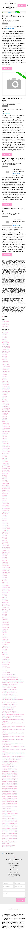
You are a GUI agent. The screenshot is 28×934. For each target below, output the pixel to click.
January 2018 (5, 505)
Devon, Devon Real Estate (18, 267)
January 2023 (5, 405)
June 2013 (4, 595)
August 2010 (5, 647)
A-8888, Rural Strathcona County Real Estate (13, 681)
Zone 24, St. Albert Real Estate (9, 810)
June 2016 (4, 537)
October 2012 (5, 607)
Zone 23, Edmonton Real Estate (9, 806)
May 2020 (4, 458)
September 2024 (6, 371)
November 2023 (6, 388)
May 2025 (4, 358)
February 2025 (5, 363)
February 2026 (5, 343)
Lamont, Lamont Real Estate (20, 270)
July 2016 (4, 535)
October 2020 (5, 450)
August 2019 (5, 473)
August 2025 (5, 353)
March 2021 (5, 441)
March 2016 (5, 542)
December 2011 (5, 624)
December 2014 (6, 567)
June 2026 (4, 336)
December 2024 (6, 366)
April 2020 (4, 460)
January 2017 (5, 525)
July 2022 (4, 415)
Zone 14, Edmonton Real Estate (15, 297)
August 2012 (5, 611)
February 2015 (5, 564)
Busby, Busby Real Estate (14, 264)
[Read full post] (14, 13)
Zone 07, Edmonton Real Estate (18, 293)
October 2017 (5, 510)
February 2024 (5, 383)
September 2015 (6, 552)
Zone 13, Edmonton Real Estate (9, 790)
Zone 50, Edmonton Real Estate (9, 826)
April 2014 (4, 580)
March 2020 (5, 461)
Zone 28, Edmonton (7, 816)
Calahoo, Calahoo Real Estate (9, 687)
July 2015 (4, 555)
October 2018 (5, 490)
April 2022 (4, 420)
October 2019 (5, 470)
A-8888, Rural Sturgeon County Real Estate (12, 263)
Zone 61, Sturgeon (6, 840)
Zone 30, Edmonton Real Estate (21, 306)
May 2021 (4, 438)
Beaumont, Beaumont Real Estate (10, 684)
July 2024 (4, 374)
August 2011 (5, 629)
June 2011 (4, 632)
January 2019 (5, 485)
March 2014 (5, 582)
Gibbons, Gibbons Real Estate (9, 702)
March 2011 (4, 637)
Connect (21, 5)
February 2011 (5, 639)
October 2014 (5, 570)
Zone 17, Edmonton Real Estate (9, 796)
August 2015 (5, 554)
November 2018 (6, 488)
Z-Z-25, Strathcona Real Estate (14, 290)
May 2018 (4, 498)
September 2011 (6, 627)
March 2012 (5, 619)
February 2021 (5, 443)
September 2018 (6, 492)
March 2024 (5, 381)
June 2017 (4, 517)
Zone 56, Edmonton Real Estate (9, 833)
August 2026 (5, 332)
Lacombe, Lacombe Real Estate (10, 270)
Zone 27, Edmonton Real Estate (9, 815)
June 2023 (4, 396)
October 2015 (5, 550)
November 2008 (6, 668)
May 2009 (4, 666)
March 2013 (5, 600)
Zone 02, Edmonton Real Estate (11, 291)
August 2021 (5, 433)
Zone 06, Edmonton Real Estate (8, 293)
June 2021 (4, 436)
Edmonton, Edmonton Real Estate (10, 696)
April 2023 (4, 399)
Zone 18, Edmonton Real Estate (15, 299)
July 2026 (4, 334)
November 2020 (6, 448)
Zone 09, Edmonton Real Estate (16, 294)
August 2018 (5, 493)
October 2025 (5, 349)
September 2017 (6, 512)
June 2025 (4, 356)
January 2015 (5, 565)
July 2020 (4, 455)
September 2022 (6, 411)
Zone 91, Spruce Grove (12, 313)
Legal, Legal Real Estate (11, 21)
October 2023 (5, 389)
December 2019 (6, 466)
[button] (22, 5)
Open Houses (5, 324)
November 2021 (6, 428)
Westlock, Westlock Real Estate (16, 289)
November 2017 (6, 508)
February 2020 (5, 463)
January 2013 (5, 604)
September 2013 (6, 590)
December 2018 (6, 487)
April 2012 (4, 617)
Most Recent (5, 331)
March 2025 (5, 361)
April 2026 (4, 339)
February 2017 (5, 523)
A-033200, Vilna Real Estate (9, 676)
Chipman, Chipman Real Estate (8, 267)
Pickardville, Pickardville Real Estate (12, 272)
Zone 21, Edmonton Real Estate (9, 803)
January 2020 (5, 465)
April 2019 (4, 480)
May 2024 (4, 378)
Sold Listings (5, 326)
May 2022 (4, 418)
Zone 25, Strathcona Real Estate (17, 303)
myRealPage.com (16, 908)
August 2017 (5, 513)
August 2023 (5, 393)
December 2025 (6, 346)
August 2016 (5, 533)
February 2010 (5, 656)
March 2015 (5, 562)
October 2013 (5, 589)
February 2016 (5, 544)
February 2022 (5, 423)
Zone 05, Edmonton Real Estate (20, 292)
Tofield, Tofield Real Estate (6, 289)
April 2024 (4, 379)
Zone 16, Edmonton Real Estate (15, 298)
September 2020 (6, 451)
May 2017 (4, 518)
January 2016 (5, 545)
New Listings (5, 323)
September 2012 (6, 609)
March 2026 (5, 341)
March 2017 (5, 522)
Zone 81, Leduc (18, 312)
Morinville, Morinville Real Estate (9, 711)
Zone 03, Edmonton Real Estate (9, 774)
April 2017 (4, 520)
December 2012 (6, 606)
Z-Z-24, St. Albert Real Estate (9, 768)
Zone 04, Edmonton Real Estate (10, 292)
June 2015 (4, 557)
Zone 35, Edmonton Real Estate (8, 307)
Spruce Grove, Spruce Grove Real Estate (17, 287)
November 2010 (6, 642)
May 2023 (4, 398)
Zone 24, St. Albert (13, 302)
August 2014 (5, 574)
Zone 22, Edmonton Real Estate (15, 301)
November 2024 (6, 368)
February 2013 (5, 602)
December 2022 (6, 406)
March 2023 (5, 401)
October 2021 (5, 430)
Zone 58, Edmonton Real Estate (9, 836)
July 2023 (4, 394)
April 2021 (4, 440)
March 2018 (5, 502)
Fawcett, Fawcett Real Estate (14, 268)
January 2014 (5, 585)
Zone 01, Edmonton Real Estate (9, 771)
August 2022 (5, 413)
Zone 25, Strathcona (8, 303)
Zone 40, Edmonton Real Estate (18, 307)
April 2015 (4, 560)
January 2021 (5, 445)
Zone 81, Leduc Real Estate (8, 845)
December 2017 (6, 507)
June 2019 (4, 477)
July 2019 (4, 475)
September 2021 (6, 431)
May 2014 (4, 579)
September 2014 (6, 572)
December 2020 (6, 446)
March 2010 (5, 654)
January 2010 (5, 657)
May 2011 (4, 634)
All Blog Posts (5, 321)
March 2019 (5, 482)
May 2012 (4, 616)
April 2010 (4, 652)
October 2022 (5, 409)
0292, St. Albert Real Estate (17, 260)
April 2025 (4, 359)
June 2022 (4, 416)
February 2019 (5, 483)
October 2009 (5, 661)
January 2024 (5, 384)
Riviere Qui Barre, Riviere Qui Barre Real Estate (13, 714)
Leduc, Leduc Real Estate (6, 271)
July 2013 (4, 594)
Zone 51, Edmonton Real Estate (16, 308)
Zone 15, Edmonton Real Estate (9, 793)
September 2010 (6, 646)
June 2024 (4, 376)
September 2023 (6, 391)
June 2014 (4, 577)
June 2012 (4, 614)
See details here (10, 28)
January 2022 (5, 425)
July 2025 (4, 354)
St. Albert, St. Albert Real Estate (9, 761)
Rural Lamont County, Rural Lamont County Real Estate (14, 278)
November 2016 (6, 528)
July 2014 (4, 575)
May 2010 (4, 651)
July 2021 (4, 435)
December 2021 (6, 426)
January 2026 (5, 344)
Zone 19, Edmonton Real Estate (9, 800)
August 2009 (5, 664)
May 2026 (4, 337)
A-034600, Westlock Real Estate (13, 261)
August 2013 (5, 592)
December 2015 (6, 547)
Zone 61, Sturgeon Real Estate (10, 312)
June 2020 (4, 456)
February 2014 (5, 584)
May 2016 (4, 538)
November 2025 (6, 347)
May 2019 (4, 478)
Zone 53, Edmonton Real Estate (9, 830)
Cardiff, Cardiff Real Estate (21, 265)
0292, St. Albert (9, 260)
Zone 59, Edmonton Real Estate (15, 311)
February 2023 (5, 403)
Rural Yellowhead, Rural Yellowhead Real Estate (10, 286)
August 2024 (5, 373)
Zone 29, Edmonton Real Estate (10, 306)
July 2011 (4, 631)
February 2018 (5, 503)
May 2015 (4, 559)
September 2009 (6, 662)
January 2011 (5, 641)
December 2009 (6, 659)
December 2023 (6, 386)
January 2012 (5, 622)
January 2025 (5, 364)
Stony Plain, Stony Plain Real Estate (17, 288)
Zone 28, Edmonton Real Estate (9, 818)
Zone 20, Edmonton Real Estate (15, 300)
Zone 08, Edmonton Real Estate (9, 783)
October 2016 (5, 530)
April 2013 (4, 599)
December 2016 (6, 527)
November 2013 (6, 587)
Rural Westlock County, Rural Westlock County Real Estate (14, 284)
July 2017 (4, 515)
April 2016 (4, 540)
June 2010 (4, 649)
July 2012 (4, 612)
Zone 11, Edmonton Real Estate (9, 786)
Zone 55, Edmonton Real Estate (15, 309)
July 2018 (4, 495)
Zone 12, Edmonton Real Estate (15, 296)
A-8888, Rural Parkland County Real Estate (12, 679)
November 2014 (6, 569)
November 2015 (6, 549)
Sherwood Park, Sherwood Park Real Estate (12, 758)
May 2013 (4, 597)
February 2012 (5, 621)
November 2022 (6, 408)
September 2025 (6, 351)
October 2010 (5, 644)
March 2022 (5, 421)
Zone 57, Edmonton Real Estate (15, 310)
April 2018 (4, 500)
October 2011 (5, 626)
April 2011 (4, 636)
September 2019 (6, 471)
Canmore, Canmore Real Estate (11, 265)
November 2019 (6, 468)
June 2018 (4, 497)
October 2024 (5, 369)
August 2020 (5, 453)
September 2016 (6, 532)
